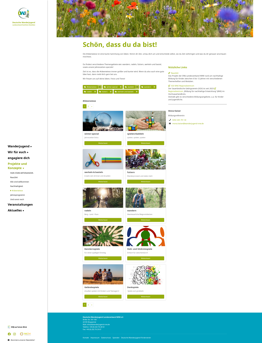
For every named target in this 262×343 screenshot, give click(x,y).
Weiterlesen (103, 143)
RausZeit (14, 177)
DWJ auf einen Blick (19, 327)
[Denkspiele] (146, 274)
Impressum (95, 338)
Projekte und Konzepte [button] (17, 166)
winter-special (111, 87)
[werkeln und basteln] (137, 92)
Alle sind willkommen (19, 182)
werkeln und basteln (125, 92)
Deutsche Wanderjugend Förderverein (136, 338)
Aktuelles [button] (15, 210)
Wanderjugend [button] (19, 146)
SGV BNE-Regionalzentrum (182, 85)
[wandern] (154, 87)
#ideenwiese (17, 190)
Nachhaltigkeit (16, 186)
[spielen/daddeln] (146, 121)
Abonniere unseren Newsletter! (22, 340)
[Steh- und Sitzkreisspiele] (146, 236)
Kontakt (86, 338)
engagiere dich (19, 158)
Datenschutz (106, 338)
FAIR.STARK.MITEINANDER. (22, 173)
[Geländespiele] (103, 274)
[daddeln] (137, 87)
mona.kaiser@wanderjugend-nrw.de (188, 123)
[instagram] (14, 334)
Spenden (116, 338)
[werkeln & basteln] (103, 159)
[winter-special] (121, 87)
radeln (89, 92)
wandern (147, 87)
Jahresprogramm (17, 195)
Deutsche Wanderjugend (23, 23)
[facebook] (9, 334)
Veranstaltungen (20, 204)
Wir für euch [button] (17, 152)
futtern (104, 92)
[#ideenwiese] (100, 87)
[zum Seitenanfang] (257, 338)
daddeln (130, 87)
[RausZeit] (25, 334)
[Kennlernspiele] (103, 236)
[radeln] (95, 92)
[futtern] (111, 92)
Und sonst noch (17, 199)
